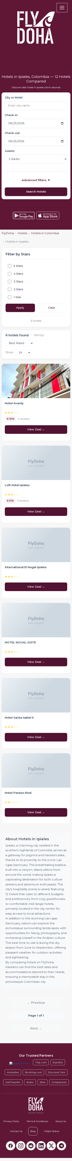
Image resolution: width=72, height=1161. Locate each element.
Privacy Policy (11, 1121)
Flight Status (51, 1131)
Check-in (11, 115)
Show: (10, 352)
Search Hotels (36, 191)
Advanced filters (36, 180)
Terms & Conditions (37, 1121)
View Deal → (36, 429)
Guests (10, 151)
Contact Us (16, 1131)
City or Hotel (13, 97)
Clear (51, 307)
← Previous (36, 1002)
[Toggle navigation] (62, 7)
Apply (20, 307)
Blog (33, 1131)
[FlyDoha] (36, 22)
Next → (36, 1028)
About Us (60, 1121)
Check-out (12, 133)
